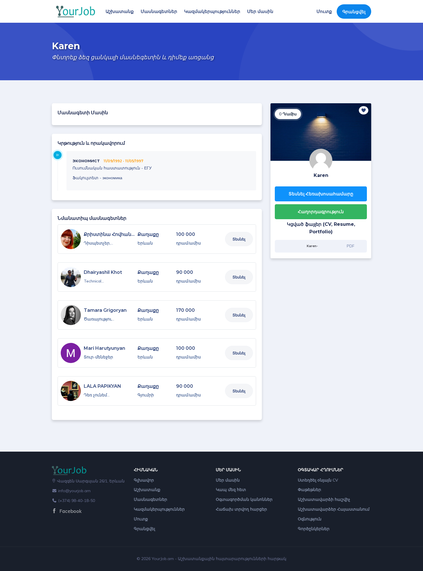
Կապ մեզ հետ (231, 489)
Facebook (70, 511)
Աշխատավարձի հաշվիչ (324, 499)
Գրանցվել (353, 11)
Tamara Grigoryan (105, 310)
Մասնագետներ (159, 11)
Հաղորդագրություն (321, 211)
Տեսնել (239, 239)
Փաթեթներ (309, 489)
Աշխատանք (120, 11)
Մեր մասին (260, 11)
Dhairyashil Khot (103, 272)
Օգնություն (309, 519)
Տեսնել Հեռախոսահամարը (321, 193)
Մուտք (324, 11)
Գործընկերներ (313, 528)
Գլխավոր (144, 480)
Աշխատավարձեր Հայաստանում (333, 509)
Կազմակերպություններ (212, 11)
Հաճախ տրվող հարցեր (241, 509)
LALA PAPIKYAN (102, 386)
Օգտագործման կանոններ (244, 499)
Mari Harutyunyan (104, 348)
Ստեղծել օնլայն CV (318, 480)
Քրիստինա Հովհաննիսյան (116, 234)
